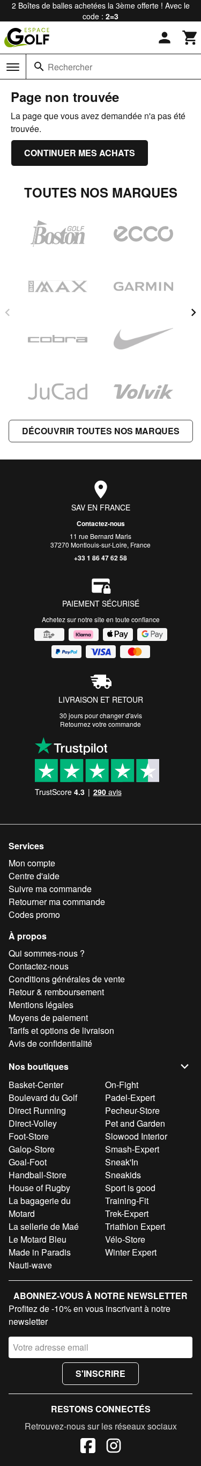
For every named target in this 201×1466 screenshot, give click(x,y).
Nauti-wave (30, 1265)
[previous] (7, 312)
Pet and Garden (135, 1123)
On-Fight (121, 1084)
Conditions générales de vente (67, 979)
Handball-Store (37, 1175)
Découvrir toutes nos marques (101, 431)
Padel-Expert (130, 1097)
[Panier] (190, 37)
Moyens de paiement (48, 1017)
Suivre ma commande (50, 888)
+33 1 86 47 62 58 (100, 558)
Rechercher (70, 67)
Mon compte (32, 863)
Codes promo (34, 914)
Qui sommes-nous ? (47, 953)
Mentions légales (41, 1004)
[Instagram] (113, 1447)
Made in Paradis (40, 1252)
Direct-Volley (33, 1123)
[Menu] (13, 67)
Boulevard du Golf (43, 1097)
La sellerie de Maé (44, 1226)
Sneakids (123, 1175)
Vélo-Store (125, 1239)
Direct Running (37, 1110)
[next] (193, 312)
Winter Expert (131, 1252)
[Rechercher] (39, 66)
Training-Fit (126, 1200)
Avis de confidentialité (50, 1043)
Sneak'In (121, 1162)
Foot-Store (29, 1136)
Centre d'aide (34, 876)
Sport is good (130, 1187)
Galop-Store (32, 1149)
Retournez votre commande (100, 723)
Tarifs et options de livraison (61, 1030)
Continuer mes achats (79, 153)
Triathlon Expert (135, 1226)
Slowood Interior (136, 1136)
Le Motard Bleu (37, 1239)
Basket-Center (36, 1084)
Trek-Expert (126, 1213)
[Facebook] (87, 1447)
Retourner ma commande (57, 901)
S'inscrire (100, 1373)
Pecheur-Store (132, 1110)
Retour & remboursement (56, 992)
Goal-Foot (28, 1162)
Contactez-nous (101, 523)
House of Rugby (39, 1187)
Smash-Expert (132, 1149)
